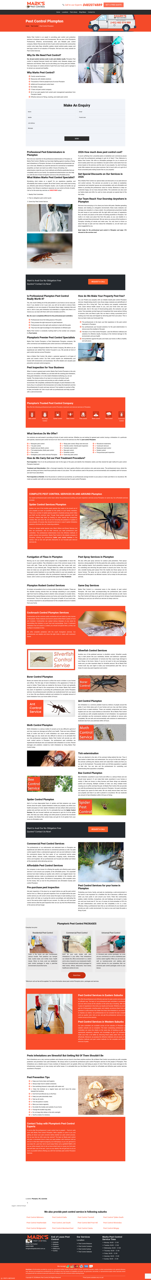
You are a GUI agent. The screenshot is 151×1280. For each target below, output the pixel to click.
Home (58, 12)
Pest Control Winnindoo (112, 1223)
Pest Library (73, 12)
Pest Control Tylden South (113, 1217)
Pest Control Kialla (59, 1217)
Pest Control (34, 26)
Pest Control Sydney (85, 1249)
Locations (65, 12)
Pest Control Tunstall (86, 1217)
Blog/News (82, 12)
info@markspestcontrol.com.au (35, 1248)
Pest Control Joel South (61, 1223)
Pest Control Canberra (85, 1246)
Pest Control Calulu (85, 1228)
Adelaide (55, 1242)
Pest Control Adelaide (85, 1252)
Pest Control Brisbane (85, 1243)
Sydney (55, 1251)
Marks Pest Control (42, 1277)
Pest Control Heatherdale (36, 1223)
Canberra (56, 1246)
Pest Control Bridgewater (36, 1228)
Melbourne (56, 1248)
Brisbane (55, 1244)
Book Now (76, 975)
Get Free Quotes (98, 282)
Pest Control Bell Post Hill (88, 1223)
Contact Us (91, 12)
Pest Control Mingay (111, 1228)
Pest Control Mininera (35, 1217)
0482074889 (83, 5)
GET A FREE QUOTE (114, 5)
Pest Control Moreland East (62, 1228)
